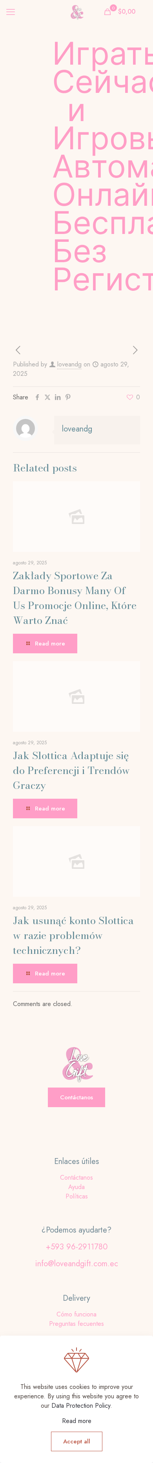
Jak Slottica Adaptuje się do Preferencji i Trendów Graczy (71, 770)
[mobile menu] (10, 11)
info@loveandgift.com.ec (76, 1263)
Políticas (77, 1196)
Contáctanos (76, 1177)
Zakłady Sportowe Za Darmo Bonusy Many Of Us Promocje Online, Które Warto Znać (75, 598)
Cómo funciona (76, 1314)
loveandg (69, 364)
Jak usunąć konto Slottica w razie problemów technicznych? (73, 935)
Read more (76, 1420)
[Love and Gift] (76, 12)
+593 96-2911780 (76, 1247)
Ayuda (76, 1186)
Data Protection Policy (80, 1405)
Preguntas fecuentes (76, 1323)
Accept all (76, 1441)
